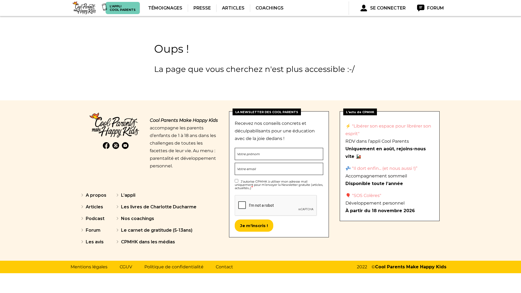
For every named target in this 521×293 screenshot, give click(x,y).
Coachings (270, 8)
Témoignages (165, 8)
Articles (233, 8)
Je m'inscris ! (254, 225)
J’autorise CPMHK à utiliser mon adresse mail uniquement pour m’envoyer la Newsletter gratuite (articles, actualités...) (279, 185)
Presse (202, 8)
